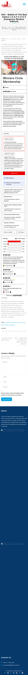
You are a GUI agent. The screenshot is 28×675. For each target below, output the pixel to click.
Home (4, 27)
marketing (11, 325)
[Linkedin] (16, 672)
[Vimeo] (22, 672)
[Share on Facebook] (3, 331)
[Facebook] (8, 672)
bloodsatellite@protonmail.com (11, 665)
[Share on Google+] (9, 331)
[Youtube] (19, 672)
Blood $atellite (17, 39)
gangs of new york (17, 322)
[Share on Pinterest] (15, 331)
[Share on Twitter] (6, 331)
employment (9, 322)
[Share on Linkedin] (12, 331)
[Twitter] (5, 672)
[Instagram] (11, 672)
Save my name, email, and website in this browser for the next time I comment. (12, 394)
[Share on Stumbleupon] (19, 331)
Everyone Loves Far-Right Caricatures (6, 339)
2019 (9, 27)
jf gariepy (6, 325)
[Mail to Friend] (25, 331)
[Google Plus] (13, 672)
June (13, 27)
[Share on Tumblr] (22, 331)
